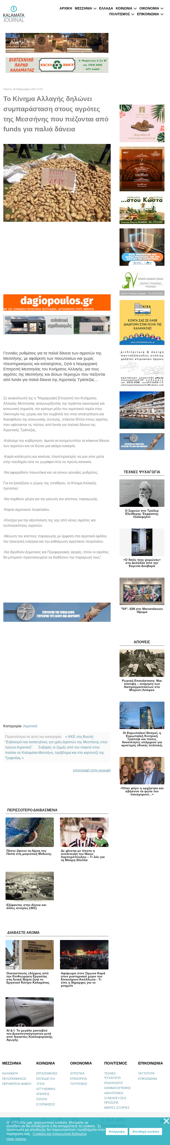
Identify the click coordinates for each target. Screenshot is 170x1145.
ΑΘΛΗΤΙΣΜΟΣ (113, 1093)
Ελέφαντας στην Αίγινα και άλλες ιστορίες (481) (26, 906)
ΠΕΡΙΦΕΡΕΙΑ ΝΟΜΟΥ (17, 1084)
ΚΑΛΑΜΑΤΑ (10, 1073)
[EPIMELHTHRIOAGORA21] (142, 443)
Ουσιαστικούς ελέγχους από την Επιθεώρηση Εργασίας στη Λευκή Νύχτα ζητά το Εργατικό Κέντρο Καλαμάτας (27, 977)
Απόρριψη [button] (117, 1131)
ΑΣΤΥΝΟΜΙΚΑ (45, 1089)
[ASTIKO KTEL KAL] (142, 324)
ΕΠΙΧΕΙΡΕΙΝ (78, 1078)
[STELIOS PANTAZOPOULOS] (142, 370)
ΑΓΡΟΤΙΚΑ (77, 1073)
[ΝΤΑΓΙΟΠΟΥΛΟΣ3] (56, 304)
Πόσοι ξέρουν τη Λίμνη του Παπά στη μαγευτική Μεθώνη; (29, 852)
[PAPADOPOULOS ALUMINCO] (57, 327)
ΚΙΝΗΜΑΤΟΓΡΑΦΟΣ (117, 1088)
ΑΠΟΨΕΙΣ (43, 1094)
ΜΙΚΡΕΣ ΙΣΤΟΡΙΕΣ (116, 1107)
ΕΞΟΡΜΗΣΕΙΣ (45, 1104)
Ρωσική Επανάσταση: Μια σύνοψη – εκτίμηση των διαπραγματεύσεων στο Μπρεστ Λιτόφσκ (142, 685)
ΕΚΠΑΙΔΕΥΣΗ (45, 1078)
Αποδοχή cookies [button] (145, 1131)
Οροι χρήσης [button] (16, 1139)
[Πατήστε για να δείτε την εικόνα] (57, 182)
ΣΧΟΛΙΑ (41, 1099)
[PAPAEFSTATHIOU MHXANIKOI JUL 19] (142, 412)
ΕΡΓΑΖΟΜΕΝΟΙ (46, 1073)
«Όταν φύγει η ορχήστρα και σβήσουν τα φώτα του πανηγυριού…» (142, 791)
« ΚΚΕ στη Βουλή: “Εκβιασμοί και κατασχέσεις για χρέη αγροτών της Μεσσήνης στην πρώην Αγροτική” (56, 742)
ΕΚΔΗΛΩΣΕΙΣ (113, 1083)
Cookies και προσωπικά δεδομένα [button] (60, 1134)
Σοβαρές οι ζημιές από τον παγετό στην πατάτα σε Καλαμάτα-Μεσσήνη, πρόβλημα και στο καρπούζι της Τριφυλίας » (54, 752)
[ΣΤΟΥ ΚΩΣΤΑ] (142, 212)
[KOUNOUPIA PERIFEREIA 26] (142, 249)
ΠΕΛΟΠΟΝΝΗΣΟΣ (14, 1078)
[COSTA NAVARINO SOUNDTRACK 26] (142, 171)
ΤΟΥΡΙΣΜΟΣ (78, 1084)
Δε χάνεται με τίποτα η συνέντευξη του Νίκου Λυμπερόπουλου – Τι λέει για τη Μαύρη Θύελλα (83, 855)
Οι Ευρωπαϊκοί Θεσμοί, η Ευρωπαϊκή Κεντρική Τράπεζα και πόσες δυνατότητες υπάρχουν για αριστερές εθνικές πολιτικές (141, 739)
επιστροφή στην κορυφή (92, 770)
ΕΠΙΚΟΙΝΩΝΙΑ (147, 1078)
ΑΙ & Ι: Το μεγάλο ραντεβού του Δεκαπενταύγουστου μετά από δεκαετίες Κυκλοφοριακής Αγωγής (29, 1035)
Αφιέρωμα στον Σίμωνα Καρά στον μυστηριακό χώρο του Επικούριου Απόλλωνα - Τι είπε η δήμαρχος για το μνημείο (83, 979)
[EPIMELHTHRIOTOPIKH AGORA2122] (57, 614)
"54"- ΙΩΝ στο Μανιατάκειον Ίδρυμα (142, 610)
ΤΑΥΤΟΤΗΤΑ (146, 1073)
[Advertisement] (57, 258)
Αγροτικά (30, 726)
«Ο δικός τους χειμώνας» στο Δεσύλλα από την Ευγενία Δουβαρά (142, 563)
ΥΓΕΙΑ (40, 1084)
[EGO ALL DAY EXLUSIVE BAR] (57, 45)
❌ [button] (166, 1121)
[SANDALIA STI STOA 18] (142, 125)
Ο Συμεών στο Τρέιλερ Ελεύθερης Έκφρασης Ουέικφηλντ (142, 514)
